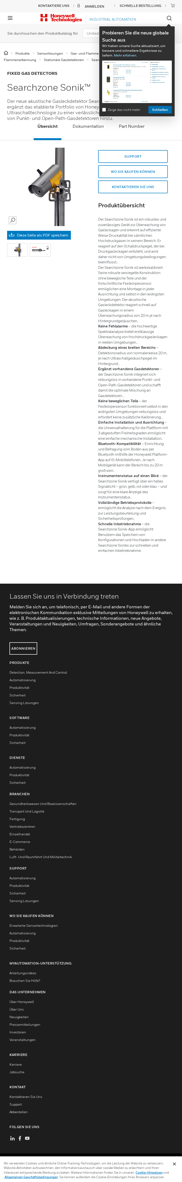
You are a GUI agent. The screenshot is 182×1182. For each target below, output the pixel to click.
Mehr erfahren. (125, 55)
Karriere (15, 1064)
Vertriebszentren (22, 826)
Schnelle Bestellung (140, 6)
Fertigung (17, 819)
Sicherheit (17, 695)
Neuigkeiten (19, 1017)
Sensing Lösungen (24, 703)
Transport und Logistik (26, 811)
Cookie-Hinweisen (149, 1172)
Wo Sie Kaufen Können (133, 172)
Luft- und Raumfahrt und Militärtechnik (40, 857)
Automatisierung (22, 680)
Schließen (160, 110)
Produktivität (19, 688)
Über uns (16, 1009)
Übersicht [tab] (47, 126)
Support (133, 156)
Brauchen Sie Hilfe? (24, 981)
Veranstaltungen (22, 1040)
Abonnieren (23, 648)
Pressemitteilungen (24, 1024)
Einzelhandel (19, 834)
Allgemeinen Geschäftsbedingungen (31, 1177)
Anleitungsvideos (22, 973)
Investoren (17, 1032)
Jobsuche (16, 1072)
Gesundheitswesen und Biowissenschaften (43, 804)
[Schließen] (174, 1164)
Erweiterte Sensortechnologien (33, 925)
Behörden (17, 849)
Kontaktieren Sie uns (133, 187)
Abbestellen (18, 1112)
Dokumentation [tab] (88, 126)
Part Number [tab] (132, 126)
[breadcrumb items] (6, 53)
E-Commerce (19, 842)
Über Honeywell (21, 1002)
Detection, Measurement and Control (38, 672)
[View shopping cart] (173, 5)
